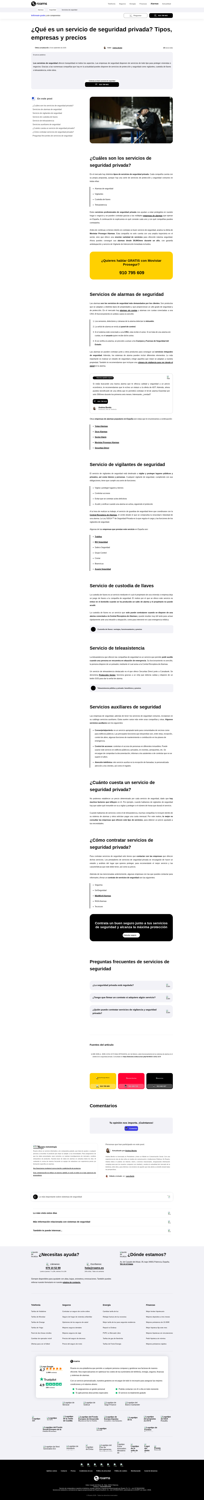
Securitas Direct (102, 448)
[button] (131, 1128)
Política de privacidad (167, 1495)
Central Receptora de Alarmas (103, 515)
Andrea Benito (117, 48)
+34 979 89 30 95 (105, 1487)
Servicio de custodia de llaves (45, 117)
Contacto (64, 1471)
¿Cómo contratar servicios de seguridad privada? (53, 132)
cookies (171, 1457)
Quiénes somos (52, 1471)
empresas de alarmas (153, 216)
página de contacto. (72, 1282)
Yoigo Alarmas (101, 426)
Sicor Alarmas (101, 432)
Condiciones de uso (186, 1495)
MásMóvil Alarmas (103, 896)
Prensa (73, 1471)
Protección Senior (107, 675)
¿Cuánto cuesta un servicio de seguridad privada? (54, 128)
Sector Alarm (100, 437)
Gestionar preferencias (179, 1488)
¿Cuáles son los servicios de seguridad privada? (53, 106)
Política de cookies (121, 1471)
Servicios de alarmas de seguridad (47, 109)
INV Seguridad (101, 542)
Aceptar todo (169, 1482)
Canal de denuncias (150, 1471)
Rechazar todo (190, 1482)
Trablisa (98, 537)
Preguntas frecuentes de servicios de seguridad (52, 136)
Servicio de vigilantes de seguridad (47, 113)
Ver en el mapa (126, 1264)
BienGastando (135, 1471)
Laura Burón (130, 1176)
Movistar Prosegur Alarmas (107, 442)
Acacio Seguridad (103, 569)
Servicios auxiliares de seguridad (46, 124)
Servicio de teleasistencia (43, 121)
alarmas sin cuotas (128, 310)
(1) (113, 518)
